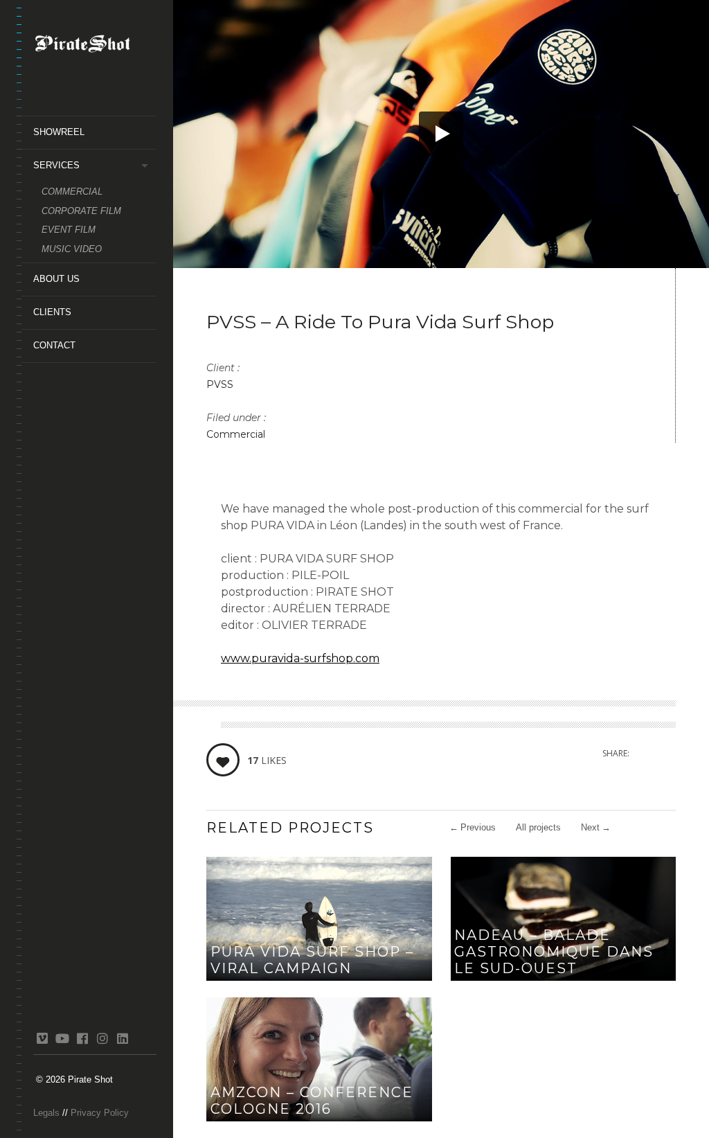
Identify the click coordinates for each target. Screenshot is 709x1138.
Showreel (58, 132)
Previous (472, 827)
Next (596, 827)
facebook (82, 1038)
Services (56, 165)
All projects (538, 827)
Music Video (72, 249)
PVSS (219, 384)
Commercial (72, 191)
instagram (102, 1038)
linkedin (122, 1038)
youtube (62, 1038)
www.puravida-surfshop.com (300, 658)
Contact (54, 345)
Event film (69, 229)
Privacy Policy (100, 1113)
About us (56, 279)
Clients (52, 312)
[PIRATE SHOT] (94, 46)
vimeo (42, 1038)
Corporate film (81, 211)
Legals (46, 1113)
